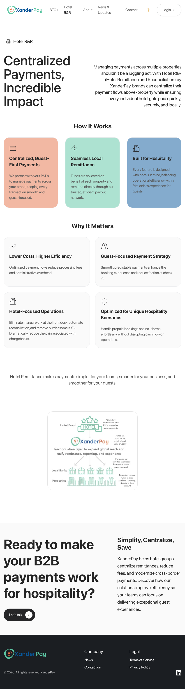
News (88, 660)
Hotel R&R (68, 10)
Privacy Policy (140, 667)
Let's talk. (16, 615)
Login (166, 10)
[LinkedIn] (178, 672)
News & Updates (104, 10)
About (87, 10)
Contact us (92, 667)
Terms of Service (142, 660)
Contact (131, 10)
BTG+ (54, 10)
